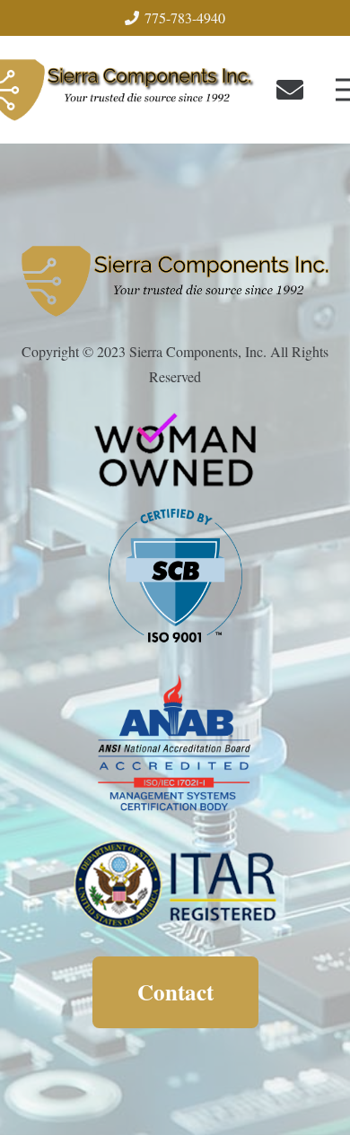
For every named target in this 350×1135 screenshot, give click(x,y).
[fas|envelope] (295, 90)
